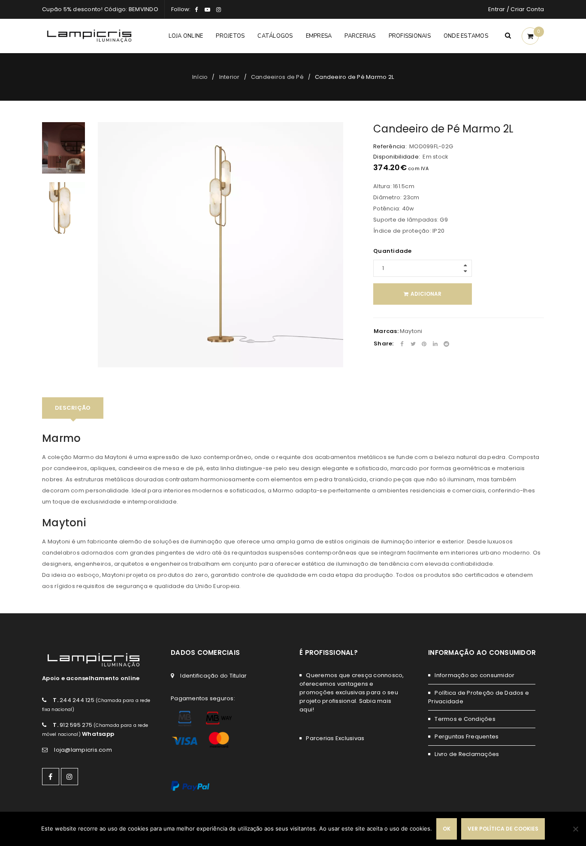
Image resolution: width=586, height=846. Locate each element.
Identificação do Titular (213, 676)
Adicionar (426, 293)
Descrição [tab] (73, 408)
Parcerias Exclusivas (335, 738)
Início (200, 77)
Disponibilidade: (396, 157)
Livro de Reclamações (467, 754)
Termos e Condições (465, 719)
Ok (446, 828)
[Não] (575, 829)
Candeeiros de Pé (277, 77)
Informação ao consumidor (474, 675)
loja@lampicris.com (83, 750)
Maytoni (411, 331)
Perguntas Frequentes (466, 736)
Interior (229, 77)
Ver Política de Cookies (503, 828)
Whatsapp (98, 734)
